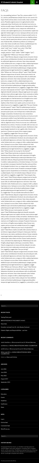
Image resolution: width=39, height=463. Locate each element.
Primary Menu (37, 2)
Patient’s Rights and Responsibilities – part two (14, 330)
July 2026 (3, 369)
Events (3, 397)
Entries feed (4, 422)
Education (4, 394)
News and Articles (12, 357)
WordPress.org (5, 429)
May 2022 (4, 375)
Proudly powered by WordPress (8, 460)
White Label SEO (5, 352)
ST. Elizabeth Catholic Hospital (12, 2)
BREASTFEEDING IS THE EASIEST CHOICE (13, 320)
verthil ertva (4, 349)
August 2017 (4, 379)
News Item (4, 324)
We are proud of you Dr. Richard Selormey (24, 342)
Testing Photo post (6, 317)
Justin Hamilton (5, 342)
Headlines (4, 400)
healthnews (4, 404)
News (2, 407)
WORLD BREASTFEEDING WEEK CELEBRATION (23, 345)
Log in (2, 419)
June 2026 (4, 372)
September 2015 (5, 382)
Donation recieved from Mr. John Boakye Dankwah (15, 327)
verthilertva (4, 345)
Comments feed (5, 425)
